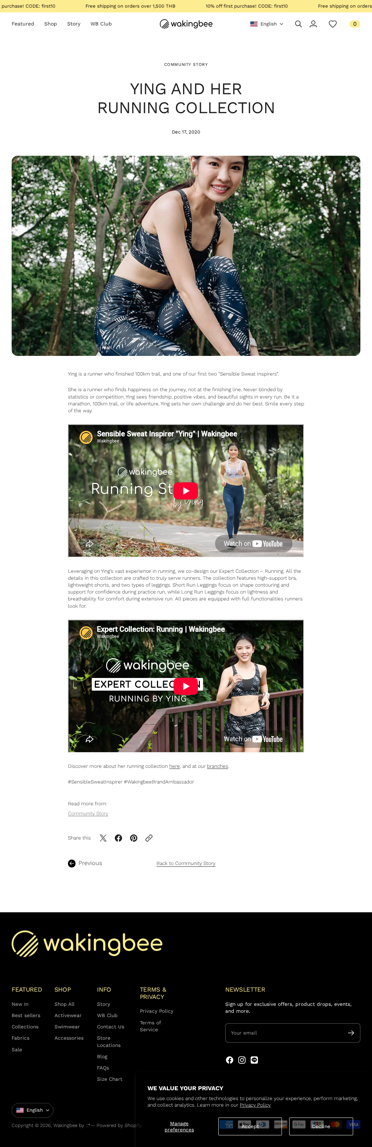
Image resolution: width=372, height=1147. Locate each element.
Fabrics (20, 1038)
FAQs (103, 1068)
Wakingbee (65, 1125)
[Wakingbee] (186, 24)
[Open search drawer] (298, 24)
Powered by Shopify (119, 1125)
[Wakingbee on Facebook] (229, 1060)
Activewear (68, 1015)
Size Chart (109, 1079)
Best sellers (26, 1015)
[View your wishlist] (332, 24)
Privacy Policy (255, 1105)
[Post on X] (103, 838)
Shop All (64, 1004)
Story (103, 1004)
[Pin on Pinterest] (133, 838)
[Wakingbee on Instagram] (242, 1060)
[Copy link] (148, 838)
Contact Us (110, 1026)
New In (20, 1004)
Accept (250, 1126)
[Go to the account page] (313, 24)
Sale (17, 1049)
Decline (321, 1126)
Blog (102, 1056)
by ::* (84, 1125)
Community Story (186, 64)
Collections (25, 1026)
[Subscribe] (351, 1033)
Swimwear (67, 1026)
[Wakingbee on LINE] (254, 1060)
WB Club (107, 1015)
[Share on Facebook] (118, 838)
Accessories (69, 1038)
